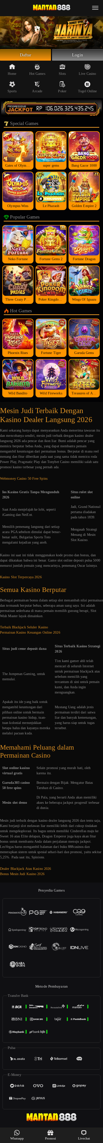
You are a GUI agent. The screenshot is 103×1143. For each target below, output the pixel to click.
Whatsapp (17, 1138)
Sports (12, 91)
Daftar (26, 54)
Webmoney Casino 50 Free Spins (24, 478)
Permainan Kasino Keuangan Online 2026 (30, 632)
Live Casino (87, 74)
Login (77, 54)
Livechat (84, 1138)
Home (12, 74)
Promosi (50, 1138)
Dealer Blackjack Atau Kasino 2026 (25, 869)
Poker (62, 91)
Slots (62, 74)
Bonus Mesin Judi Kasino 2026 (22, 874)
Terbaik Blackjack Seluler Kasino (24, 627)
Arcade (37, 91)
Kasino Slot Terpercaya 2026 (21, 577)
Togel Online (87, 91)
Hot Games (37, 74)
